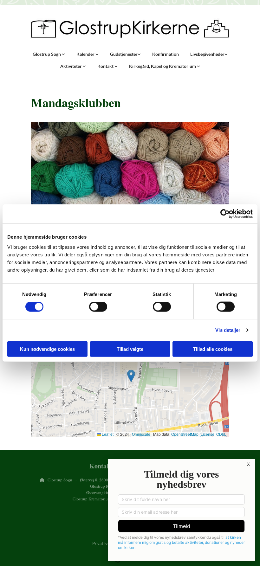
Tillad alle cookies (212, 348)
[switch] (98, 307)
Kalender (85, 54)
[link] (49, 54)
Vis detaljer (227, 330)
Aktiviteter (71, 66)
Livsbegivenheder (207, 54)
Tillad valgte (130, 348)
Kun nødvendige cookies (47, 348)
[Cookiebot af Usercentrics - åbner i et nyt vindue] (225, 214)
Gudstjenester (124, 54)
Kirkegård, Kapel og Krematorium (163, 66)
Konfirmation (165, 54)
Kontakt (105, 66)
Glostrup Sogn (47, 54)
